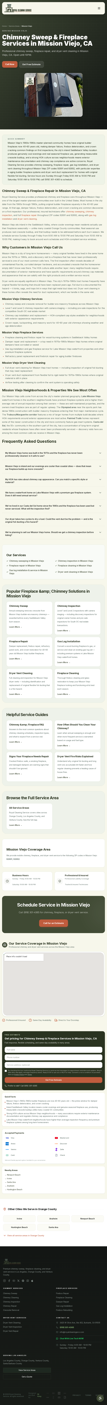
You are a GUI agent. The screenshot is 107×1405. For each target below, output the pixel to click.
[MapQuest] (27, 1280)
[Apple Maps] (32, 1281)
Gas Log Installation (64, 1306)
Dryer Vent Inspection (12, 1327)
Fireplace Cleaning (64, 1297)
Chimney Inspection (11, 1302)
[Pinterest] (23, 1280)
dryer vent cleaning (27, 219)
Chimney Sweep (10, 1293)
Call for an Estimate (53, 923)
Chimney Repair (10, 1306)
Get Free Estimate (31, 64)
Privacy (77, 1395)
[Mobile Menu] (99, 8)
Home (4, 26)
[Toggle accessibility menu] (100, 1398)
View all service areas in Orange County (25, 1235)
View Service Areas (27, 1370)
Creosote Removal (11, 1310)
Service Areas (14, 26)
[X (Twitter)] (18, 1281)
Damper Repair (62, 1302)
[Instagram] (4, 1280)
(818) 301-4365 (67, 1327)
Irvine (8, 1178)
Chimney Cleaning (11, 1297)
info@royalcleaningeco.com (72, 1332)
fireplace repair (29, 215)
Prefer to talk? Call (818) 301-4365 (22, 1086)
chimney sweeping (75, 211)
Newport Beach (12, 1175)
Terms (30, 1074)
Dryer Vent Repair (11, 1331)
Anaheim (9, 1186)
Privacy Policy (19, 1074)
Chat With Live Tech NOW (72, 1338)
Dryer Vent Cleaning (11, 1323)
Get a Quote (27, 1377)
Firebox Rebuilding (64, 1310)
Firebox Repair (62, 1293)
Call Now (9, 64)
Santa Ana (10, 1182)
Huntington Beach (13, 1189)
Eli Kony (39, 1395)
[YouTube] (14, 1280)
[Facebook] (9, 1280)
